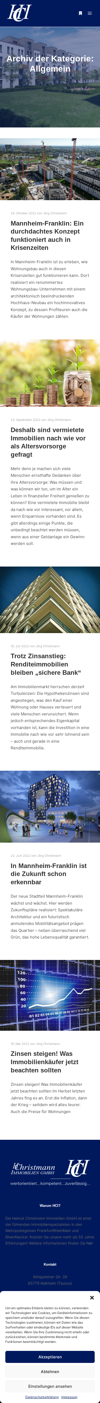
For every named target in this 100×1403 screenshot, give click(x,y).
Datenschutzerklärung (42, 1397)
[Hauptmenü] (90, 13)
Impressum (69, 1397)
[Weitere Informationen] (80, 13)
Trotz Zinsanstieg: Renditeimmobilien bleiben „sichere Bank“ (46, 664)
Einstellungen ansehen (50, 1386)
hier (89, 1243)
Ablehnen (50, 1371)
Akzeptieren (50, 1356)
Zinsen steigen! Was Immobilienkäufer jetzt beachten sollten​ (44, 1061)
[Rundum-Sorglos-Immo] (18, 13)
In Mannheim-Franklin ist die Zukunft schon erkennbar (49, 874)
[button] (92, 1297)
